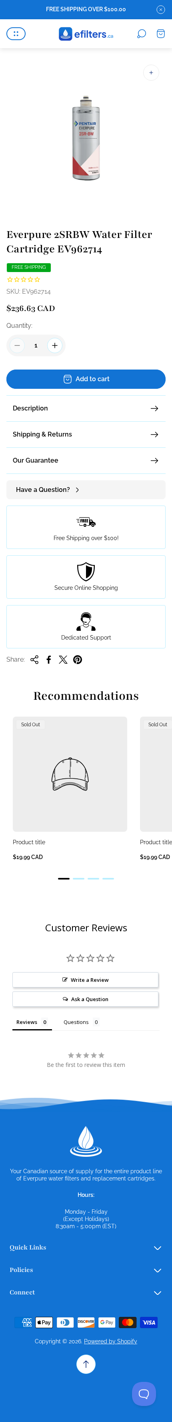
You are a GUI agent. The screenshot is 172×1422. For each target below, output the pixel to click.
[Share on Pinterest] (77, 659)
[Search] (141, 34)
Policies (21, 1270)
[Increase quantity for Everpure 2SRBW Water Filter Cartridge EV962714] (54, 345)
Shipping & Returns (42, 434)
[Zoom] (151, 73)
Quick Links (28, 1247)
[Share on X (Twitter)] (63, 659)
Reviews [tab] (26, 1022)
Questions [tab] (76, 1022)
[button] (64, 879)
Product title (29, 842)
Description (30, 408)
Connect (22, 1292)
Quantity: (19, 325)
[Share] (34, 659)
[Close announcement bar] (161, 9)
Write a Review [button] (90, 979)
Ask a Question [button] (89, 999)
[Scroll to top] (86, 1364)
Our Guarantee (35, 460)
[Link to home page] (86, 1141)
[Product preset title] (70, 774)
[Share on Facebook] (49, 659)
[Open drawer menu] (16, 33)
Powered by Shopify (110, 1341)
